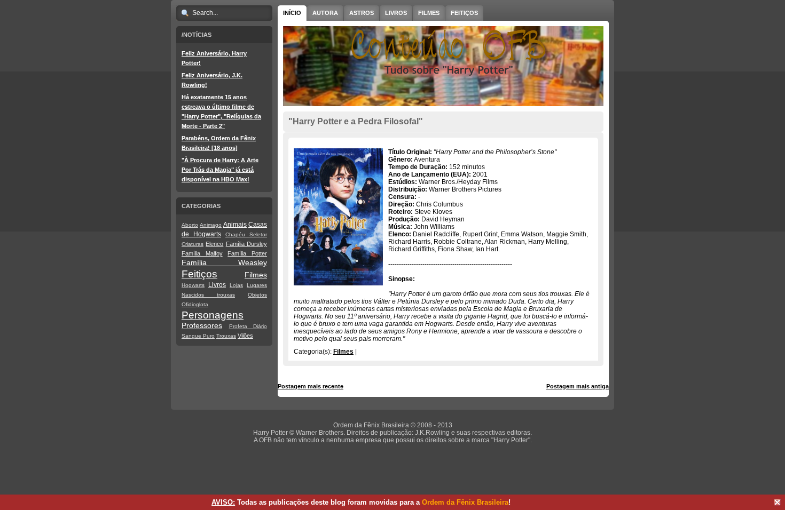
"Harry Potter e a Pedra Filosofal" (355, 121)
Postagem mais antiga (577, 386)
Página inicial (445, 386)
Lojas (236, 285)
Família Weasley (224, 262)
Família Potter (247, 253)
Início (292, 13)
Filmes (256, 274)
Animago (211, 225)
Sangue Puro (198, 336)
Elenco (214, 244)
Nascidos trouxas (208, 295)
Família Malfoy (202, 253)
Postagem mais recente (310, 386)
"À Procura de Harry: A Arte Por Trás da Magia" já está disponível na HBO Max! (220, 169)
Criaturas (192, 244)
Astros (361, 13)
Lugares (257, 285)
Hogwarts (193, 285)
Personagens (213, 315)
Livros (217, 285)
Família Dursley (246, 244)
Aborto (190, 225)
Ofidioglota (195, 304)
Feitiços (199, 274)
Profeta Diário (248, 326)
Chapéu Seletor (246, 234)
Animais (235, 224)
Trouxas (226, 336)
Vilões (245, 335)
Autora (325, 13)
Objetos (257, 295)
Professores (202, 325)
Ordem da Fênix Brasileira (465, 502)
